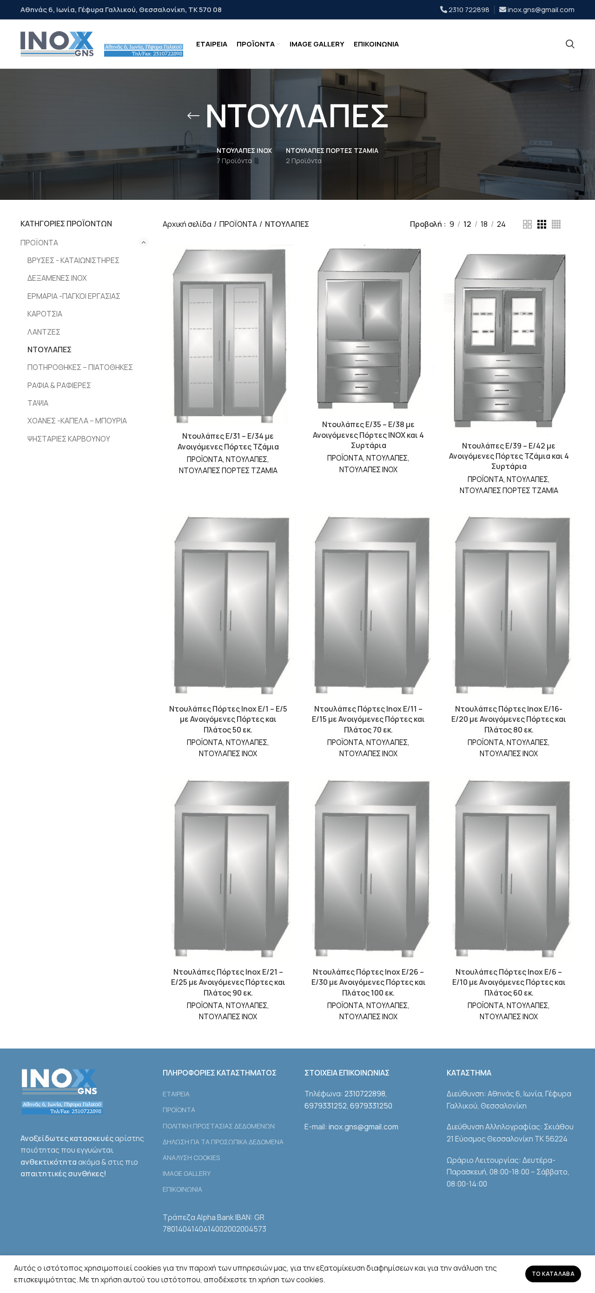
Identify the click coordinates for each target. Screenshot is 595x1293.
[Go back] (193, 115)
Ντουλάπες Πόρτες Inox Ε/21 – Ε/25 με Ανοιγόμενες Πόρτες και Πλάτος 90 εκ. (228, 982)
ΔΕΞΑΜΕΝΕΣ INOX (57, 278)
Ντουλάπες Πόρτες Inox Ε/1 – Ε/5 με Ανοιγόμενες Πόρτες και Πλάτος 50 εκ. (228, 719)
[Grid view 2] (527, 224)
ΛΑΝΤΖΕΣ (43, 332)
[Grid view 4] (556, 224)
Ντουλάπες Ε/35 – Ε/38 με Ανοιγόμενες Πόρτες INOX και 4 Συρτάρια (368, 434)
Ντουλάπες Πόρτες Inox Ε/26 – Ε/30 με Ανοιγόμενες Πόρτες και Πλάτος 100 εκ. (368, 982)
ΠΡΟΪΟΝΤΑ (39, 242)
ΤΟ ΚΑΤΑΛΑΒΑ (553, 1274)
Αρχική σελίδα (187, 224)
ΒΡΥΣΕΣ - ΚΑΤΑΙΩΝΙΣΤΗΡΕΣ (73, 260)
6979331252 (325, 1106)
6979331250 (371, 1106)
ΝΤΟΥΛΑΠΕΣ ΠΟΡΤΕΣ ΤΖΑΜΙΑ (228, 470)
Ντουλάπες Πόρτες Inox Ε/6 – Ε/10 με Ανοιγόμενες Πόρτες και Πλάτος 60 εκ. (509, 982)
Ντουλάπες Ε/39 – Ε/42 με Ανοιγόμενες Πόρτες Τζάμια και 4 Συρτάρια (509, 456)
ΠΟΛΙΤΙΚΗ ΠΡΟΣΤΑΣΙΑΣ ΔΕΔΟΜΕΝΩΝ (219, 1125)
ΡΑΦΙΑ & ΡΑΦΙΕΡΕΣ (59, 385)
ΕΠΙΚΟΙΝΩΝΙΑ (182, 1189)
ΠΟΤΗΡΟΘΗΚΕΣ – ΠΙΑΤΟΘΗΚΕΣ (80, 367)
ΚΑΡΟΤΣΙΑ (44, 314)
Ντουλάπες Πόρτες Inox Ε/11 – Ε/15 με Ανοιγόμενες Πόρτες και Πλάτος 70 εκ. (368, 719)
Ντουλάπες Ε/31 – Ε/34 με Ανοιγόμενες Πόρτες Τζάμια (228, 441)
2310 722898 (469, 9)
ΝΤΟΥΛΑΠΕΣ (49, 349)
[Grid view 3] (541, 224)
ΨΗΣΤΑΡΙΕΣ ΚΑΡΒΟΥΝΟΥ (68, 439)
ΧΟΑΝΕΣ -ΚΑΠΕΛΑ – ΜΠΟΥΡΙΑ (77, 421)
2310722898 (364, 1093)
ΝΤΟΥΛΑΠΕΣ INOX (368, 470)
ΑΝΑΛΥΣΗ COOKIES (191, 1157)
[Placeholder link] (570, 44)
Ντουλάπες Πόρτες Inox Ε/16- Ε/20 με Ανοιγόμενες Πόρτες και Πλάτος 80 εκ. (508, 719)
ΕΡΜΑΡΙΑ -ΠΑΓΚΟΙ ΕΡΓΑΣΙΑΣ (73, 296)
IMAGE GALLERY (187, 1173)
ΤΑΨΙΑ (37, 403)
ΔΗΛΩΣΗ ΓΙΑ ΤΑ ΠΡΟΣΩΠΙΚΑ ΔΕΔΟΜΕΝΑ (223, 1141)
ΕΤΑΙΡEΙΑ (176, 1093)
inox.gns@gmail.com (541, 9)
